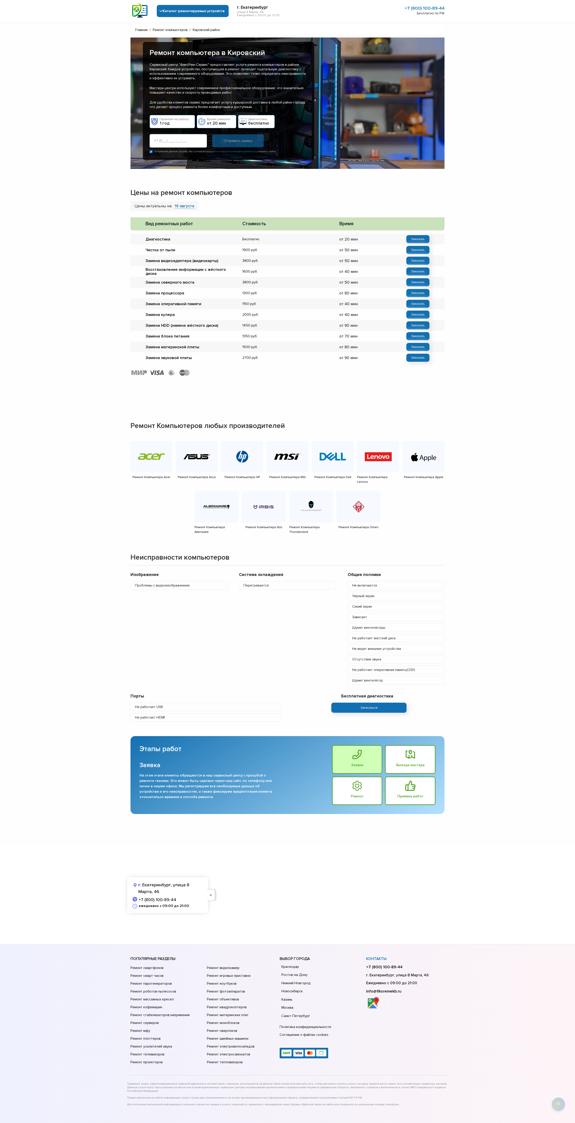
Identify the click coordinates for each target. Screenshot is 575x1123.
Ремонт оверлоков (222, 1030)
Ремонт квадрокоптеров (227, 1007)
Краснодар (290, 966)
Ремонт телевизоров (147, 1054)
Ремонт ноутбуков (222, 983)
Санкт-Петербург (295, 1016)
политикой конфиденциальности (235, 151)
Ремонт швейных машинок (228, 1038)
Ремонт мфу (140, 1030)
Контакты (376, 958)
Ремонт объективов (223, 999)
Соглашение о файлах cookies (304, 1035)
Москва (287, 1007)
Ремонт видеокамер (223, 968)
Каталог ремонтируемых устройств (194, 11)
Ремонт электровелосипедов (230, 1046)
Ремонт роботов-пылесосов (153, 991)
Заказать (418, 239)
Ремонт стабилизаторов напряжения (160, 1015)
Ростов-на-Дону (294, 975)
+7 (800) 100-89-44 (425, 8)
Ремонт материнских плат (228, 1015)
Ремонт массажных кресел (152, 999)
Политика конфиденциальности (305, 1027)
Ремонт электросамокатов (228, 1054)
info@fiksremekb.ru (383, 991)
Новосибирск (292, 991)
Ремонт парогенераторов (151, 983)
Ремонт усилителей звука (151, 1046)
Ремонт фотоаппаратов (226, 991)
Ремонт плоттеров (145, 1038)
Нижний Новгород (296, 983)
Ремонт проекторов (146, 1062)
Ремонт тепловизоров (225, 1062)
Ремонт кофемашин (146, 1007)
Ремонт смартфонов (147, 968)
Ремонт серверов (144, 1023)
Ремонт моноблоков (223, 1023)
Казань (286, 999)
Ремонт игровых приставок (229, 975)
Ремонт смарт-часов (147, 975)
